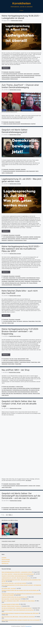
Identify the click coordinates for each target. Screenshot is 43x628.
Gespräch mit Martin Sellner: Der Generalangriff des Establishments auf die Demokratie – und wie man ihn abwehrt (21, 495)
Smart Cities (38, 321)
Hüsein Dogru (34, 362)
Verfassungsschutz (18, 240)
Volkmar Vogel (10, 323)
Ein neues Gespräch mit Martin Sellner (10, 604)
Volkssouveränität (6, 78)
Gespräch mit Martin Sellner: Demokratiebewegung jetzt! (15, 131)
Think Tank (4, 323)
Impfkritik (31, 236)
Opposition (23, 169)
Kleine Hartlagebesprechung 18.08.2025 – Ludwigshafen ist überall (21, 17)
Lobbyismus (25, 321)
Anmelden (4, 557)
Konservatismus (12, 483)
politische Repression (33, 238)
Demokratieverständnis (34, 279)
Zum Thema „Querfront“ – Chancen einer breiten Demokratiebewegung (20, 86)
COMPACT (16, 362)
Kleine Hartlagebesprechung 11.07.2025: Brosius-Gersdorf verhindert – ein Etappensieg (20, 331)
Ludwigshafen (36, 73)
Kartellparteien (37, 236)
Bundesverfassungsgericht (11, 73)
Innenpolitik (17, 72)
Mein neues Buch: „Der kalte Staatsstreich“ (11, 598)
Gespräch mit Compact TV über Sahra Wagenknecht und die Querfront (18, 610)
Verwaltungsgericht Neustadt (27, 77)
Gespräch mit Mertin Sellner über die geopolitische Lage (14, 597)
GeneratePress (29, 626)
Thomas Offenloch (33, 283)
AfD (4, 73)
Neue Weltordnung (17, 393)
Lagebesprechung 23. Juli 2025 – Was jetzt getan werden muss (16, 577)
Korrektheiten (21, 3)
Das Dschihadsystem (35, 388)
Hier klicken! (28, 480)
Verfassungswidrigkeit (15, 77)
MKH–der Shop (9, 393)
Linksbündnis (28, 281)
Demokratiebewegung (26, 123)
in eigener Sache (19, 386)
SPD (27, 283)
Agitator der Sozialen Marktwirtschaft (11, 123)
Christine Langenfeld (23, 279)
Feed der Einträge (6, 559)
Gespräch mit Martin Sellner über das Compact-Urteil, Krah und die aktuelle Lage (19, 403)
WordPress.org (5, 563)
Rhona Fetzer (23, 283)
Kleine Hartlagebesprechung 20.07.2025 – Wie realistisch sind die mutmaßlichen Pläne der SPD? (21, 248)
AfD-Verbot (5, 277)
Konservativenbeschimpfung (23, 391)
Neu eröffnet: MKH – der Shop (15, 370)
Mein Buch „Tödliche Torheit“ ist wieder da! (11, 606)
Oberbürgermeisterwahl (29, 75)
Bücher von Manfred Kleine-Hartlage (21, 388)
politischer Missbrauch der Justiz (12, 283)
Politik (27, 358)
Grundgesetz (5, 281)
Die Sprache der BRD (12, 391)
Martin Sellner (11, 363)
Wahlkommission (14, 78)
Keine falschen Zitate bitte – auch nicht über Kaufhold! (14, 583)
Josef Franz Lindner (19, 281)
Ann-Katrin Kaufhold (7, 321)
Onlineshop (24, 393)
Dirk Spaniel (19, 321)
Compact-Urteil (31, 485)
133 (7, 514)
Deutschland (12, 72)
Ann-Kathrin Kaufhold (21, 277)
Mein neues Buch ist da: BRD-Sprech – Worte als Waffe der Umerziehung (18, 616)
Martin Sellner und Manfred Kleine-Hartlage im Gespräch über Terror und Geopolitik (20, 620)
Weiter (11, 514)
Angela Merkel (12, 277)
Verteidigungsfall (9, 172)
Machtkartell (4, 75)
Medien (18, 483)
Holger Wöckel (11, 281)
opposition (18, 238)
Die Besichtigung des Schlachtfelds (20, 390)
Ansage (5, 388)
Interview (17, 507)
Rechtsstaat (38, 75)
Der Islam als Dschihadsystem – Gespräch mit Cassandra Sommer (16, 608)
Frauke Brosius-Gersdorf (25, 362)
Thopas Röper (18, 363)
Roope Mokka (32, 321)
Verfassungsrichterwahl (7, 284)
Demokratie (5, 72)
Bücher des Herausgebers (9, 386)
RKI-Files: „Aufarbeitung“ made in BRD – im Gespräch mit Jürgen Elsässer (18, 600)
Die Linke (11, 358)
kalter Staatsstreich (28, 73)
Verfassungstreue (6, 77)
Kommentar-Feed (5, 561)
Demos (14, 321)
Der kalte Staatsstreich (7, 390)
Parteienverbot (24, 238)
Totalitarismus (10, 240)
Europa (15, 358)
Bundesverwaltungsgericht (8, 362)
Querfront (33, 123)
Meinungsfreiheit (11, 75)
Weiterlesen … (6, 67)
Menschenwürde (19, 75)
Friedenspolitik (19, 236)
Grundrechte (26, 236)
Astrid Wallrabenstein (31, 277)
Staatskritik (4, 240)
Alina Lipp (5, 360)
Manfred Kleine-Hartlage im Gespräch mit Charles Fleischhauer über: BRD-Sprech (20, 613)
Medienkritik (4, 238)
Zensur (24, 240)
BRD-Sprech (10, 388)
